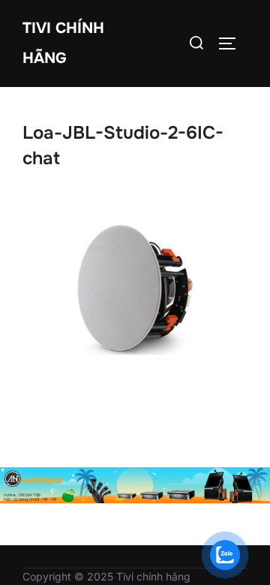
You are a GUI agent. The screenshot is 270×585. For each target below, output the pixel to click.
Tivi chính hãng (63, 43)
